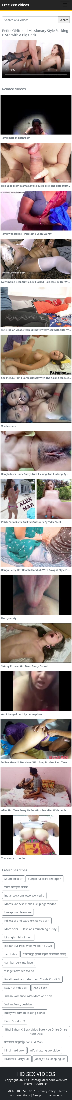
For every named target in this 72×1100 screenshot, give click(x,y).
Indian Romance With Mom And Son (28, 996)
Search (64, 20)
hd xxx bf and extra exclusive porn (26, 921)
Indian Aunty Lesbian (18, 1004)
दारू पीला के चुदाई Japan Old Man (23, 1042)
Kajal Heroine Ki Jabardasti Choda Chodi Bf (32, 979)
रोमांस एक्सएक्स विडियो (16, 887)
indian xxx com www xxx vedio (24, 895)
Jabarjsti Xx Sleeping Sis (50, 1059)
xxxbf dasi (10, 954)
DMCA (9, 1091)
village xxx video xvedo (19, 971)
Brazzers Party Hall (16, 1059)
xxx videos (55, 1095)
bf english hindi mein (18, 937)
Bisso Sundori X (14, 1021)
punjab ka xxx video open (44, 879)
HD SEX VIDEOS (36, 1073)
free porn (39, 1095)
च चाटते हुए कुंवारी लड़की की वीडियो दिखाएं (44, 954)
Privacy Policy (47, 1091)
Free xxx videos (15, 4)
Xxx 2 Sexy (40, 988)
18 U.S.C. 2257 (26, 1091)
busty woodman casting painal (24, 1013)
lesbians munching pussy (39, 929)
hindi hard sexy (14, 1050)
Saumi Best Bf (13, 879)
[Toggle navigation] (65, 4)
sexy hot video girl (16, 988)
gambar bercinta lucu (18, 962)
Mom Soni (11, 929)
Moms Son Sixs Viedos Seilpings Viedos (30, 904)
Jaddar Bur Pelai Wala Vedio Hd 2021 (28, 946)
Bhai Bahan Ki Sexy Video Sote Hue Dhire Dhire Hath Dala (36, 1032)
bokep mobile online (17, 912)
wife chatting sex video (45, 1050)
